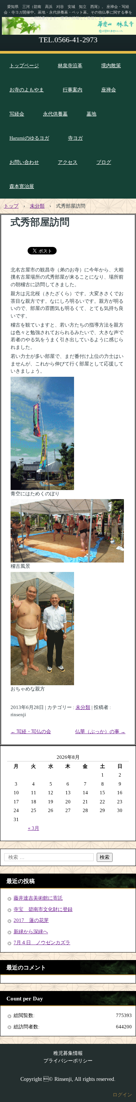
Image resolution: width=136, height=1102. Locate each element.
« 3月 (33, 828)
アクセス (67, 162)
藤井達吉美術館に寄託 (38, 898)
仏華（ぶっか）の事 (100, 731)
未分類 (83, 707)
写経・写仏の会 (31, 731)
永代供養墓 (55, 114)
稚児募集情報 (68, 1053)
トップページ (24, 65)
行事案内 (72, 89)
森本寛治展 (21, 186)
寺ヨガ (75, 138)
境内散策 (111, 65)
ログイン (122, 1094)
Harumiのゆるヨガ (29, 138)
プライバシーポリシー (68, 1060)
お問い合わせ (24, 162)
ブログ (103, 162)
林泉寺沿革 (70, 65)
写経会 (16, 114)
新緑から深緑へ (31, 931)
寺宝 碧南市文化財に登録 (43, 909)
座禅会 (108, 89)
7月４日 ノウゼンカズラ (42, 942)
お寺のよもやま (26, 89)
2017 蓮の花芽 (31, 920)
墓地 (91, 114)
